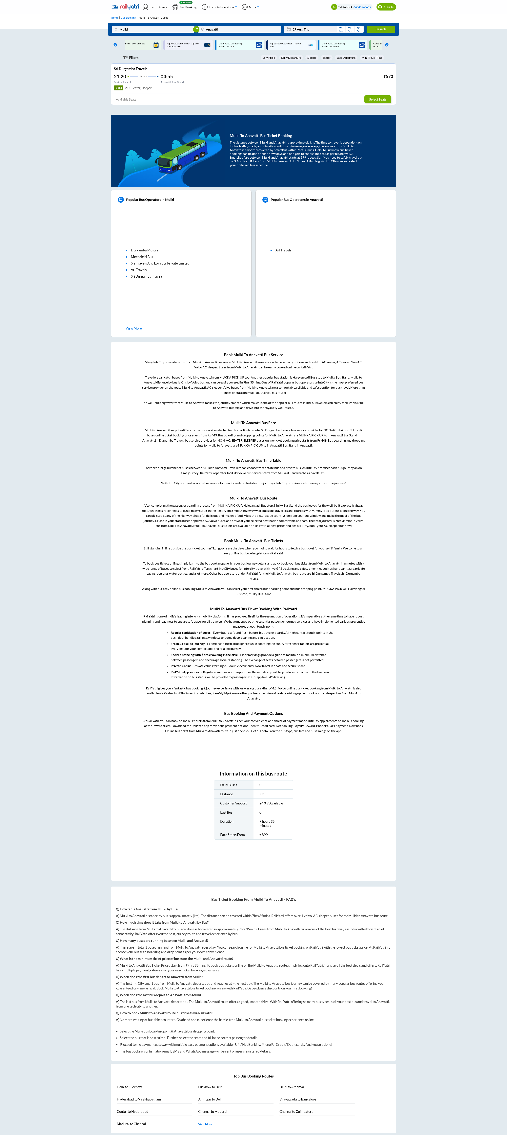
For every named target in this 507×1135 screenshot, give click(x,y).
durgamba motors (144, 250)
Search (380, 29)
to (129, 1087)
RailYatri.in (381, 947)
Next (386, 45)
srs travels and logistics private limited (160, 263)
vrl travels (139, 270)
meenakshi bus (142, 257)
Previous (114, 45)
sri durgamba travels (147, 276)
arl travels (283, 250)
